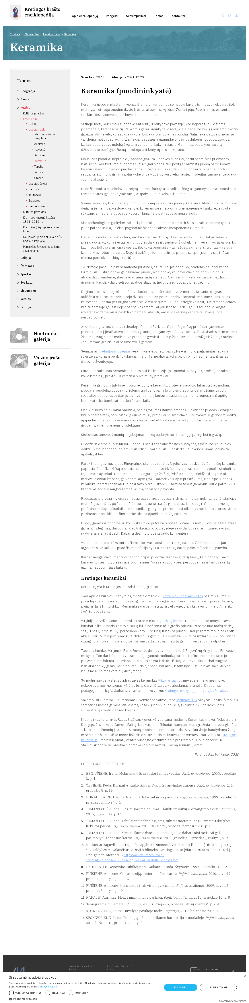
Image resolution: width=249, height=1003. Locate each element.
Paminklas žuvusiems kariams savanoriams (41, 248)
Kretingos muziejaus (115, 351)
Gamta (25, 99)
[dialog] (124, 987)
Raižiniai (39, 172)
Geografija (27, 91)
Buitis (32, 124)
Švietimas (27, 266)
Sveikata (26, 282)
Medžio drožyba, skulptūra (44, 136)
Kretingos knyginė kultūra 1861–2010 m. (39, 219)
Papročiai (34, 189)
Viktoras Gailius (170, 680)
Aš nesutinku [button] (218, 987)
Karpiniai (39, 155)
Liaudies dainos (38, 206)
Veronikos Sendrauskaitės (183, 596)
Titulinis (15, 34)
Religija (25, 258)
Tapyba (38, 166)
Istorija (25, 307)
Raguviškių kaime (169, 621)
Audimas (39, 144)
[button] (83, 998)
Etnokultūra (31, 34)
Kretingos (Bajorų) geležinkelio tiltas (42, 229)
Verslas (25, 299)
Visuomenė (28, 291)
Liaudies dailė (51, 34)
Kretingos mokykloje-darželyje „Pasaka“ (196, 691)
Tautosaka (35, 195)
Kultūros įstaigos (33, 113)
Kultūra (25, 107)
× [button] (245, 975)
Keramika (40, 161)
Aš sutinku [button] (180, 987)
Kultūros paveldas (34, 212)
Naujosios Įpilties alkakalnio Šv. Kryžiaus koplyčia (42, 239)
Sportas (26, 274)
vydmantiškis (186, 700)
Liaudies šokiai (38, 183)
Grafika (38, 178)
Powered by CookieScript (232, 1001)
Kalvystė (39, 149)
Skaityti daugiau (48, 986)
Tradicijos (34, 200)
